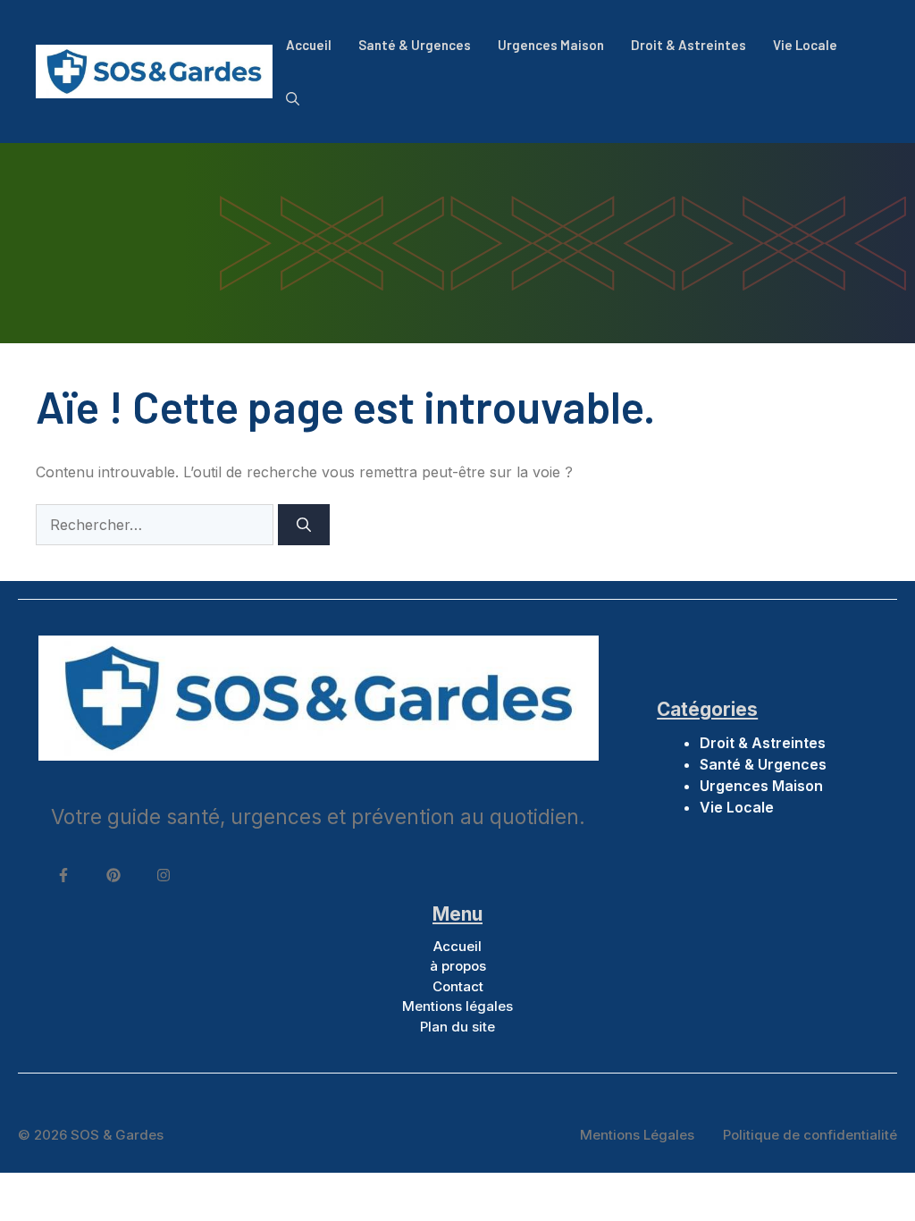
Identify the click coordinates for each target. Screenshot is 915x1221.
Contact (457, 986)
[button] (293, 98)
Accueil (309, 45)
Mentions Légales (637, 1134)
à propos (458, 965)
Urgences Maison (551, 45)
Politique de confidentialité (810, 1134)
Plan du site (457, 1026)
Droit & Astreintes (688, 45)
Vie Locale (805, 45)
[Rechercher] (304, 524)
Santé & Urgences (414, 45)
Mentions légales (457, 1006)
